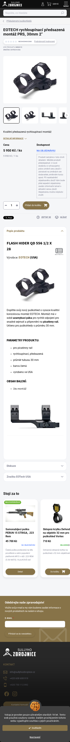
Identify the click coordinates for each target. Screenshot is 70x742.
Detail (20, 572)
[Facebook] (6, 693)
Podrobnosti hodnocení (44, 41)
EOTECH (24, 257)
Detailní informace (13, 138)
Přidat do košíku (33, 205)
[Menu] (66, 4)
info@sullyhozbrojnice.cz (22, 672)
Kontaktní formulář (19, 705)
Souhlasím (36, 727)
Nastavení (35, 737)
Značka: (12, 50)
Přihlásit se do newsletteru (19, 634)
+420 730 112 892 (19, 684)
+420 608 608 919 (19, 678)
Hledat (62, 13)
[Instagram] (14, 693)
